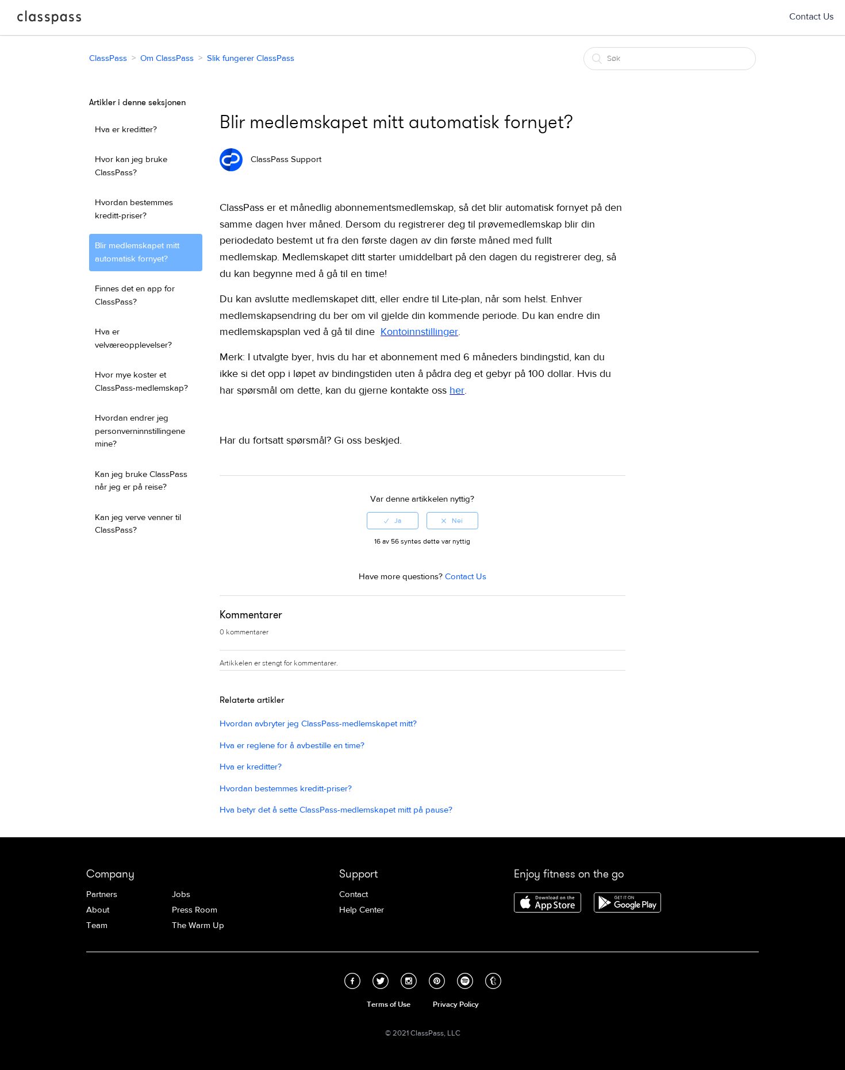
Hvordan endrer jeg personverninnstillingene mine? (140, 431)
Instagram (409, 981)
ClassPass (49, 19)
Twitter (380, 981)
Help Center (361, 910)
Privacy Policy (456, 1004)
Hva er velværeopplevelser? (133, 338)
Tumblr (493, 981)
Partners (101, 894)
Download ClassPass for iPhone (547, 903)
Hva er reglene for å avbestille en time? (292, 745)
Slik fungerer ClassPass (250, 58)
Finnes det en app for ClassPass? (135, 295)
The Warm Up (198, 925)
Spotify (465, 981)
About (97, 910)
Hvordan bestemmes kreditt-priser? (134, 209)
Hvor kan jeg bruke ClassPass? (131, 166)
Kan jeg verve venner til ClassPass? (138, 524)
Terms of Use (388, 1004)
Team (96, 925)
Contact (353, 894)
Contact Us (811, 16)
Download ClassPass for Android (627, 903)
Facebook (352, 981)
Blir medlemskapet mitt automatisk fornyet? (137, 252)
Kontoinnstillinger (419, 331)
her (457, 390)
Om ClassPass (167, 58)
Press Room (194, 910)
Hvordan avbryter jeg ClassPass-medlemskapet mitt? (318, 723)
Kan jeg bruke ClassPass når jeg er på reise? (141, 481)
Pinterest (437, 981)
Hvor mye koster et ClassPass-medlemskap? (141, 382)
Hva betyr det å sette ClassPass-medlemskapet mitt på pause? (336, 810)
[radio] (392, 520)
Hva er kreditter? (126, 129)
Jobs (181, 894)
